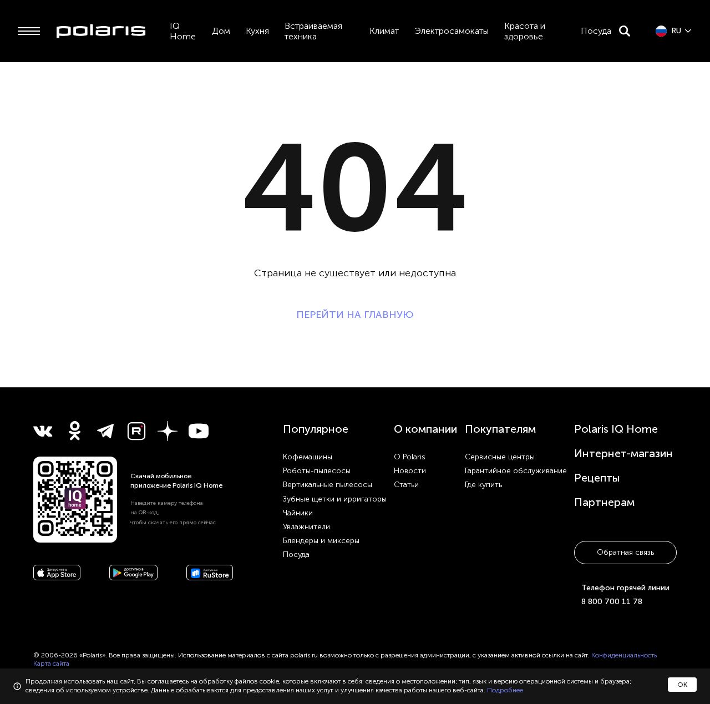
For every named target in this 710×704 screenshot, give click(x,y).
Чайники (298, 513)
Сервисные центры (500, 457)
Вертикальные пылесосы (327, 484)
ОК (682, 684)
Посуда (596, 31)
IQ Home (183, 31)
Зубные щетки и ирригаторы (335, 499)
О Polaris (409, 457)
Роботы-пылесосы (317, 470)
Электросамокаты (451, 31)
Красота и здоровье (524, 31)
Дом (221, 31)
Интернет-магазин (623, 453)
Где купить (483, 484)
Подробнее (505, 690)
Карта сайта (51, 663)
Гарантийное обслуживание (516, 470)
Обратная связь (625, 552)
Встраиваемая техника (313, 31)
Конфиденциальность (624, 655)
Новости (410, 470)
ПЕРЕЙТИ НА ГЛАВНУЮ (355, 314)
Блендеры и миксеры (321, 540)
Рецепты (597, 477)
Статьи (406, 484)
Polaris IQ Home (616, 428)
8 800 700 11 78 (611, 601)
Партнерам (604, 502)
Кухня (257, 31)
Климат (384, 31)
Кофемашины (307, 457)
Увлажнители (306, 526)
